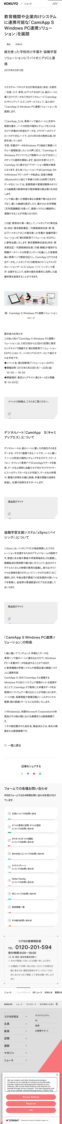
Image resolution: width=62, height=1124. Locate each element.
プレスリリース (31, 1004)
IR (36, 1020)
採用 (37, 1025)
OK (31, 1110)
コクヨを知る (11, 1016)
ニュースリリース (23, 992)
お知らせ (48, 992)
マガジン (9, 1053)
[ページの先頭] (56, 1004)
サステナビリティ (42, 1015)
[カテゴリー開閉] (24, 1016)
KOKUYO (8, 1004)
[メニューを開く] (55, 3)
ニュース (28, 3)
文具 (6, 1024)
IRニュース (37, 992)
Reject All (31, 1104)
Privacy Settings (31, 1097)
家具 (6, 1031)
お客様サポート (42, 1030)
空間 (6, 1038)
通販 (6, 1046)
